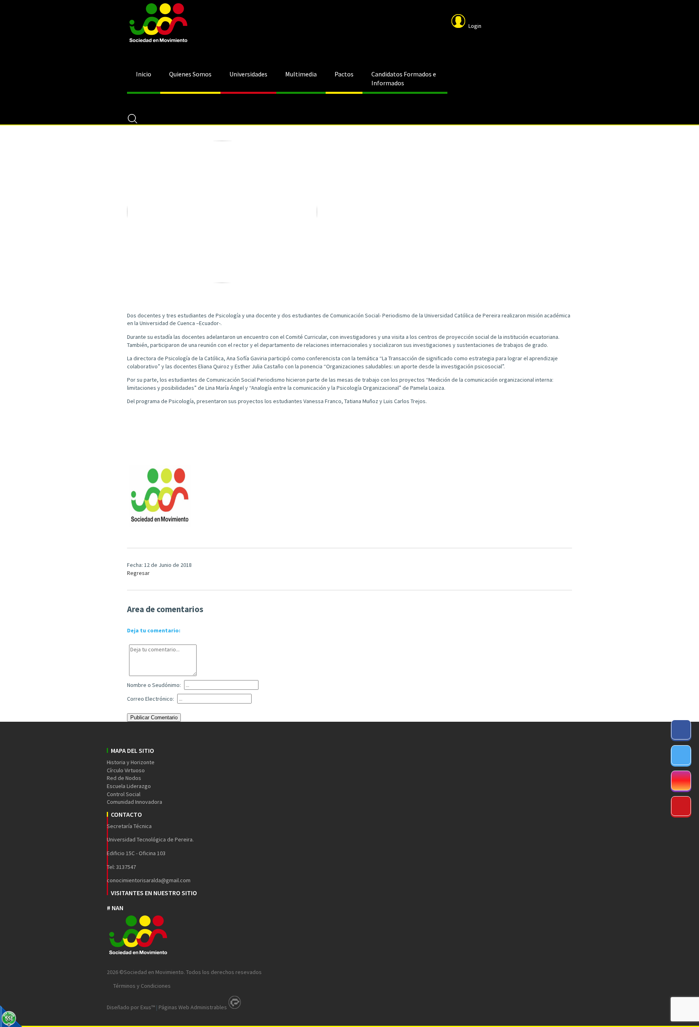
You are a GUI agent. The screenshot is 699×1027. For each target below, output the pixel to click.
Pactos (344, 74)
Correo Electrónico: (150, 698)
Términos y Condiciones (142, 985)
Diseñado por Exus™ (131, 1007)
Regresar (138, 573)
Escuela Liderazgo (129, 786)
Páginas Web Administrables (193, 1007)
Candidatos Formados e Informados (403, 78)
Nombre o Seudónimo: (154, 685)
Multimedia (301, 74)
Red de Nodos (124, 778)
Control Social (123, 794)
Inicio (143, 74)
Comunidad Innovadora (134, 801)
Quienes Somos (190, 74)
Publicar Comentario (154, 717)
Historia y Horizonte (131, 762)
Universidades (248, 74)
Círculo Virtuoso (126, 770)
